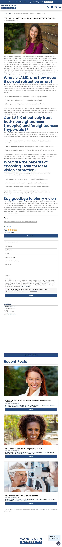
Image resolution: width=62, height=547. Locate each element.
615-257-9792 (11, 314)
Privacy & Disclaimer (26, 286)
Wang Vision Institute (19, 221)
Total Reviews (9, 232)
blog (10, 13)
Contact (38, 209)
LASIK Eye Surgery (31, 221)
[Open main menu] (60, 6)
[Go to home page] (16, 7)
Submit (31, 295)
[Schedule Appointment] (56, 7)
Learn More (48, 1)
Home (5, 13)
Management (8, 221)
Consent (9, 279)
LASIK (5, 84)
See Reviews (31, 236)
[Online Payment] (52, 7)
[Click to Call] (48, 7)
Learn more (33, 291)
